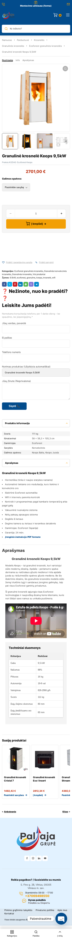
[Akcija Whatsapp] (25, 284)
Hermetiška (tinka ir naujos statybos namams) (29, 480)
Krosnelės (39, 40)
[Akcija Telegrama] (36, 284)
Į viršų (60, 936)
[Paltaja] (8, 15)
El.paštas (7, 337)
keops (39, 277)
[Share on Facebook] (4, 284)
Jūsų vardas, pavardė (14, 323)
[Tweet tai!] (9, 284)
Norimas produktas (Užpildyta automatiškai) (26, 366)
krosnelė (47, 277)
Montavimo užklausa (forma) (36, 5)
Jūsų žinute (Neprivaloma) (16, 381)
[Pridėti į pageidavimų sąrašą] (3, 262)
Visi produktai (39, 274)
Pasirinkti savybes (14, 795)
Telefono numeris (11, 352)
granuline (31, 277)
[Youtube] (45, 858)
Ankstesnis (10, 811)
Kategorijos (12, 936)
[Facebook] (27, 858)
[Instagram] (33, 858)
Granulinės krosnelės (13, 46)
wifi (53, 277)
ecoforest (21, 277)
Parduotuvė (23, 40)
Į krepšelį (37, 223)
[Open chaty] (61, 919)
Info (18, 60)
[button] (65, 68)
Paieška (36, 936)
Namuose (7, 40)
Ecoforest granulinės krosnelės (45, 46)
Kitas (65, 811)
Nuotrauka (7, 60)
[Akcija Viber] (31, 284)
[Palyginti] (36, 262)
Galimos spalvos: (12, 178)
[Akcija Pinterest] (15, 284)
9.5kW (13, 277)
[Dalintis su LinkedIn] (20, 284)
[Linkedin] (39, 858)
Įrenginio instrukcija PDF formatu (22, 537)
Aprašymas (28, 60)
